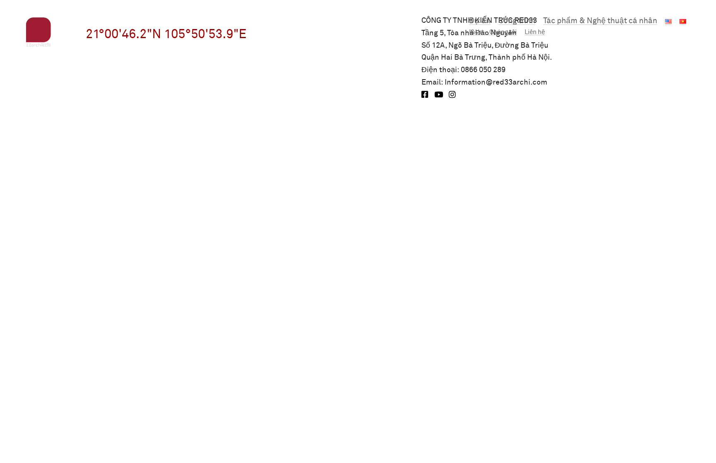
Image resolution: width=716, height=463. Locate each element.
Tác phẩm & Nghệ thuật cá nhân (600, 21)
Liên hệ (535, 32)
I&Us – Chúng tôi (493, 32)
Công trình (516, 21)
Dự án (480, 21)
